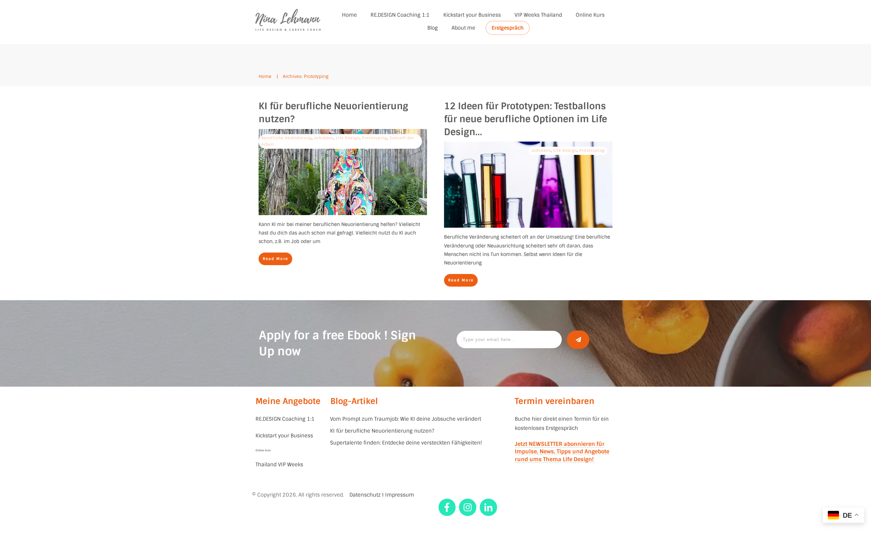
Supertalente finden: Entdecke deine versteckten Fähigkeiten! (406, 442)
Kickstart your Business (285, 435)
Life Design (348, 137)
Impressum (399, 494)
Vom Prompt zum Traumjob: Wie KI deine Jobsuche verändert (405, 419)
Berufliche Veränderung (286, 137)
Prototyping (374, 137)
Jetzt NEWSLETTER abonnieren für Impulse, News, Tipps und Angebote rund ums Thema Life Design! (562, 451)
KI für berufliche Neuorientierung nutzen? (382, 430)
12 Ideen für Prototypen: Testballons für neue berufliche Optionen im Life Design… (525, 119)
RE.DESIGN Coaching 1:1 (285, 419)
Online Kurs (263, 450)
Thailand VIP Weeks (279, 464)
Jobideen (323, 137)
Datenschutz (365, 494)
